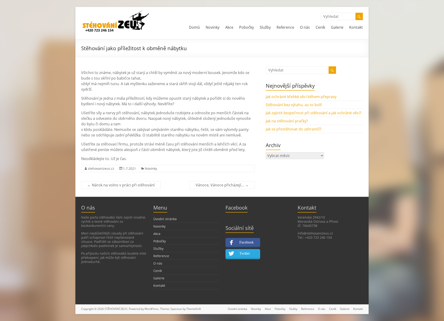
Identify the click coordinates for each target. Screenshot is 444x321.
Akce (229, 27)
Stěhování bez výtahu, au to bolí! (294, 104)
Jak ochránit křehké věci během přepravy (301, 96)
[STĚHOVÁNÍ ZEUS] (116, 12)
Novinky (212, 27)
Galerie (337, 27)
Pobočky (246, 27)
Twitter (244, 253)
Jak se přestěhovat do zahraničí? (293, 129)
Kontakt (356, 27)
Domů (194, 27)
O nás (305, 27)
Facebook (246, 242)
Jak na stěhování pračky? (287, 120)
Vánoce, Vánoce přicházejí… (222, 185)
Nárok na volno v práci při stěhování (121, 185)
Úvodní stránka (165, 219)
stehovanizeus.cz (101, 168)
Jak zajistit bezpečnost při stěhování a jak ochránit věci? (313, 112)
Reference (285, 27)
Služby (265, 27)
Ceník (320, 27)
